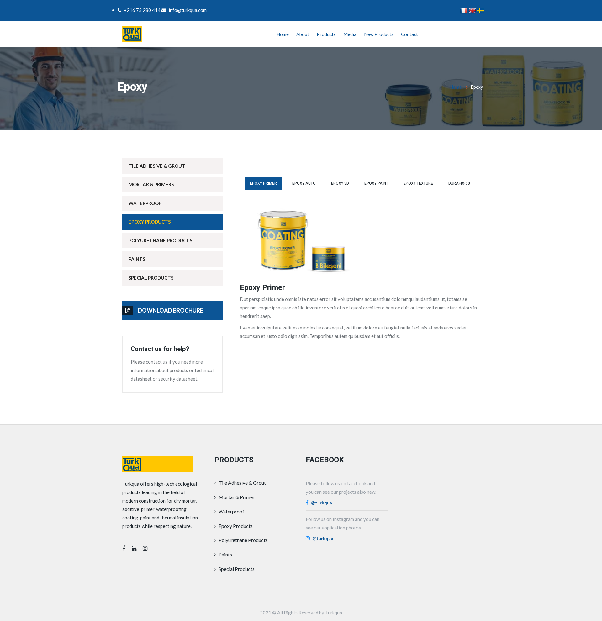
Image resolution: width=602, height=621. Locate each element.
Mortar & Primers (151, 184)
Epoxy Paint (376, 183)
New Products (378, 34)
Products (326, 34)
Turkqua (333, 612)
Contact (409, 34)
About (302, 34)
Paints (137, 259)
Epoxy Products (150, 221)
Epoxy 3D (340, 183)
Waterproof (145, 203)
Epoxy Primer (263, 183)
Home (283, 34)
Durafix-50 (459, 183)
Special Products (151, 278)
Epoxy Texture (418, 183)
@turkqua (321, 502)
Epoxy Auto (304, 183)
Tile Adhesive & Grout (157, 166)
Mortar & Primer (236, 497)
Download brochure (170, 310)
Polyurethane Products (160, 240)
